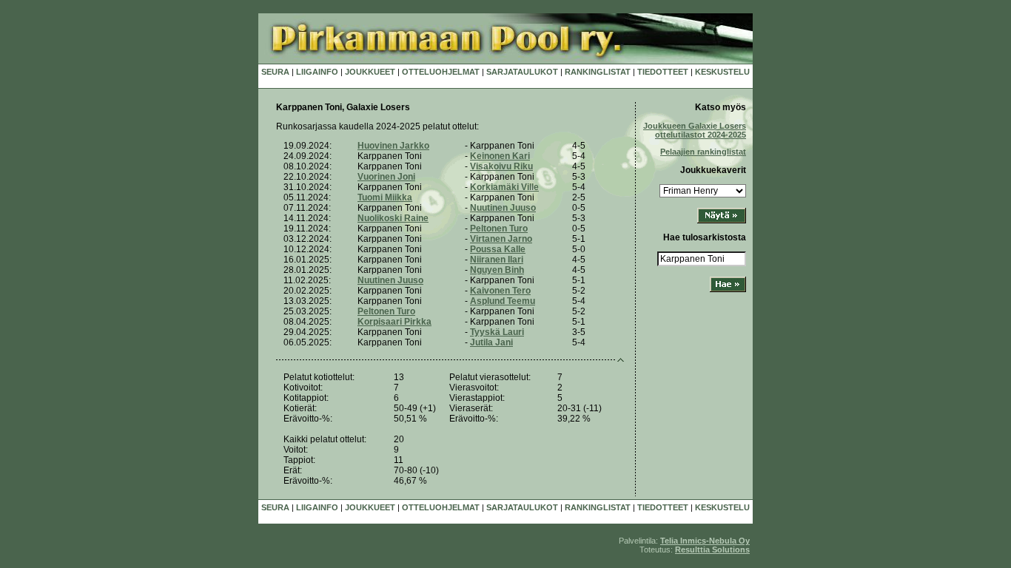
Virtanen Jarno (501, 239)
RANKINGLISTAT (598, 71)
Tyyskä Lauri (497, 332)
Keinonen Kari (500, 156)
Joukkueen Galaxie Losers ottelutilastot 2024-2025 (694, 130)
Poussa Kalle (497, 249)
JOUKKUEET (370, 71)
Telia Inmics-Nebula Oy (705, 540)
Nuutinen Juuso (503, 208)
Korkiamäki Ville (504, 187)
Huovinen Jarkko (393, 146)
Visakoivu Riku (501, 166)
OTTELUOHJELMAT (441, 71)
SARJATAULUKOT (522, 71)
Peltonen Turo (499, 228)
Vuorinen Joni (386, 177)
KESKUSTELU (722, 71)
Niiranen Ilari (496, 259)
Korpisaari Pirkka (394, 322)
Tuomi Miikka (384, 197)
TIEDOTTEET (662, 71)
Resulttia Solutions (712, 549)
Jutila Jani (491, 342)
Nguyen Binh (497, 270)
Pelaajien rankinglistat (703, 151)
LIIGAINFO (317, 71)
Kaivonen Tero (500, 290)
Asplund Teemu (502, 301)
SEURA (275, 71)
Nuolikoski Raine (393, 218)
